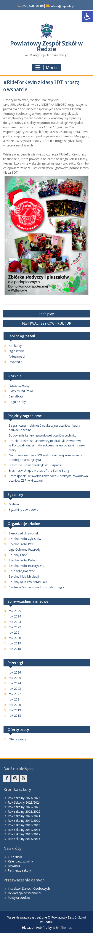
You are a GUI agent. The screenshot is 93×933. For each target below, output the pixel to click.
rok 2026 (15, 672)
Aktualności (17, 356)
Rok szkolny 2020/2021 (24, 816)
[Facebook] (6, 778)
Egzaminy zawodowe (23, 509)
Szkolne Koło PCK (21, 544)
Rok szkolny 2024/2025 (24, 798)
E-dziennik (15, 857)
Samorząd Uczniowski (24, 533)
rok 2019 (15, 643)
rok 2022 (15, 627)
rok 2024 (15, 616)
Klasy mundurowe (21, 391)
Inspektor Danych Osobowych (29, 888)
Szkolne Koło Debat (23, 560)
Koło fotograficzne (22, 571)
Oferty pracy (17, 739)
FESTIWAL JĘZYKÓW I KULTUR (46, 323)
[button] (87, 16)
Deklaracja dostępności (24, 893)
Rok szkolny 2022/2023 (24, 807)
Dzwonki (14, 866)
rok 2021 (15, 632)
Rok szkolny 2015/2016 (24, 839)
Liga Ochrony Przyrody (24, 549)
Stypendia (15, 362)
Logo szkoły (17, 402)
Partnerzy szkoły (19, 870)
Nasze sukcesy (19, 385)
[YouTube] (23, 778)
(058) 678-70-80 (32, 6)
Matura (14, 504)
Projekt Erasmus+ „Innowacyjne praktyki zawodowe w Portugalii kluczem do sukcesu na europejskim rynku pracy (47, 445)
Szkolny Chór (18, 555)
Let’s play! (47, 313)
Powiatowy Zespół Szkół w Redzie (46, 46)
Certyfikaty (16, 396)
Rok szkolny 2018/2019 (24, 825)
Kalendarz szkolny (20, 861)
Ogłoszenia (16, 351)
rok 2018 (15, 649)
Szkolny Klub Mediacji (24, 576)
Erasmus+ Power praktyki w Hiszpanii (35, 465)
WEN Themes (62, 927)
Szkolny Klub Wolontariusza (28, 582)
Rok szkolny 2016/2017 (24, 834)
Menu (51, 67)
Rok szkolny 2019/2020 (24, 820)
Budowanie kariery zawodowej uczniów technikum (44, 435)
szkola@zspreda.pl (62, 6)
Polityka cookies (19, 897)
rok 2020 (15, 638)
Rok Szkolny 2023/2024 (24, 802)
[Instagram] (15, 778)
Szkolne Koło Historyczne (26, 566)
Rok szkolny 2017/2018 (24, 830)
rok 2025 (15, 611)
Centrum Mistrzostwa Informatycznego (36, 587)
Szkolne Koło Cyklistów (25, 539)
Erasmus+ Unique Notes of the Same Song (39, 470)
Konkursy (15, 346)
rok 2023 (15, 622)
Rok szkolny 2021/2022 (24, 811)
